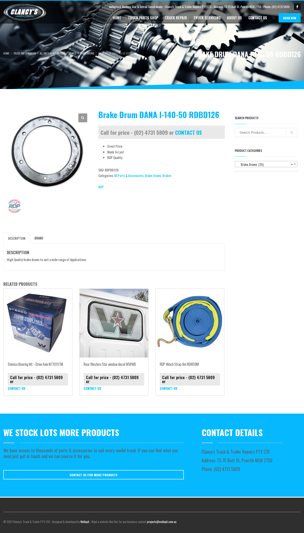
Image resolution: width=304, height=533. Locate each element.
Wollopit (84, 521)
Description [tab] (16, 238)
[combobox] (266, 164)
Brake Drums (153, 175)
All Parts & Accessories (129, 175)
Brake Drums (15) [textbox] (265, 164)
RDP (101, 186)
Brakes (166, 175)
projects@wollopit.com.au (161, 521)
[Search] (291, 132)
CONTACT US (188, 132)
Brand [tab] (38, 237)
